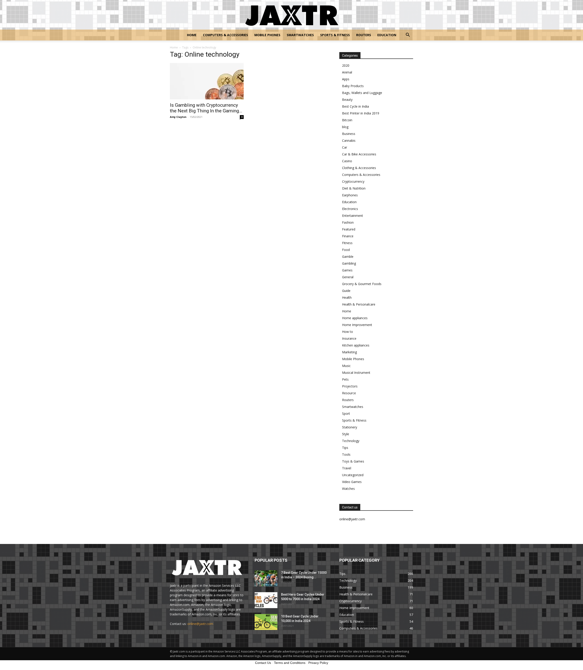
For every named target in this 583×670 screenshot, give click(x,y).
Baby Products (353, 86)
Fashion (348, 222)
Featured (348, 229)
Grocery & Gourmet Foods (361, 284)
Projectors (350, 386)
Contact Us (263, 663)
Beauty (347, 99)
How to (347, 331)
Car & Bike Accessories (359, 154)
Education (386, 35)
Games (347, 270)
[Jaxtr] (291, 15)
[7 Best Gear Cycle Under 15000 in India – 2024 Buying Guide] (266, 578)
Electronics (350, 209)
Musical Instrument (356, 372)
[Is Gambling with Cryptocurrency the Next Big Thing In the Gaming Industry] (207, 81)
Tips (345, 447)
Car (344, 147)
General (347, 277)
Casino (347, 161)
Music (346, 366)
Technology (350, 441)
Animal (347, 72)
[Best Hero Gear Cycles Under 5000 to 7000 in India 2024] (266, 600)
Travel (346, 468)
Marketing (349, 352)
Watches (348, 488)
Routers (363, 35)
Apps (345, 79)
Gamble (347, 256)
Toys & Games (353, 461)
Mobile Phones (267, 35)
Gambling (349, 263)
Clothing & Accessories (359, 168)
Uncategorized (352, 475)
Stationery (349, 427)
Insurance (349, 338)
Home (192, 35)
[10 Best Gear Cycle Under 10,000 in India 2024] (266, 622)
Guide (346, 290)
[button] (407, 35)
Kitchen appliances (355, 345)
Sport (346, 413)
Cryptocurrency (353, 181)
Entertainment (352, 215)
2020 (345, 65)
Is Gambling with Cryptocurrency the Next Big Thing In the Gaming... (206, 108)
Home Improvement (357, 325)
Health (347, 297)
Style (345, 434)
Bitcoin (347, 120)
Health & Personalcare (358, 304)
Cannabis (348, 140)
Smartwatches (300, 35)
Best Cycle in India (355, 106)
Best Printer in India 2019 (360, 113)
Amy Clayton (178, 117)
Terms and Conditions (289, 663)
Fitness (347, 243)
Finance (347, 236)
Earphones (350, 195)
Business (348, 133)
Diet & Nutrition (354, 188)
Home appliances (355, 318)
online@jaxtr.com (200, 624)
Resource (349, 393)
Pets (345, 379)
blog (345, 127)
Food (346, 250)
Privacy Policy (318, 663)
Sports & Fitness (335, 35)
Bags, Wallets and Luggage (362, 93)
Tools (346, 454)
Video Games (352, 482)
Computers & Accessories (225, 35)
